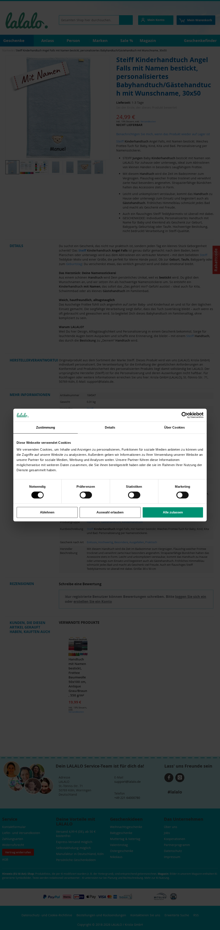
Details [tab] (110, 427)
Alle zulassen (173, 512)
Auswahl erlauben (110, 512)
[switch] (86, 495)
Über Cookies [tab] (174, 427)
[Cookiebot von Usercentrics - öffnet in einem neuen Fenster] (184, 415)
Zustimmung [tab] (45, 427)
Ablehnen (47, 512)
